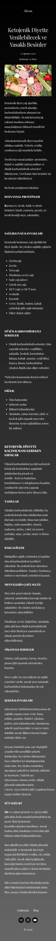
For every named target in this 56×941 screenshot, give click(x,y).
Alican (28, 11)
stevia (9, 789)
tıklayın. (27, 382)
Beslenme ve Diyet (28, 59)
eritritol (24, 789)
